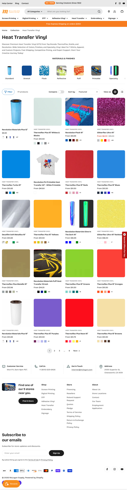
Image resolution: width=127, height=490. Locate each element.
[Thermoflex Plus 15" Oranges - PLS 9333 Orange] (98, 292)
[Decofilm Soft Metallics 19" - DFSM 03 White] (10, 242)
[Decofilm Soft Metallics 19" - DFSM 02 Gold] (6, 242)
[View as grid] (115, 92)
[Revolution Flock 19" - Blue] (66, 140)
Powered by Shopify (34, 478)
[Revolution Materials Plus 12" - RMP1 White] (3, 137)
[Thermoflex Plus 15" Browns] (111, 313)
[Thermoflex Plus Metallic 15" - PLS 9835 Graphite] (6, 292)
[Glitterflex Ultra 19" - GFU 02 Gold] (102, 140)
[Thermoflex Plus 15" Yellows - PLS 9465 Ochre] (45, 242)
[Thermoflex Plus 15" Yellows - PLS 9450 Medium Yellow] (38, 242)
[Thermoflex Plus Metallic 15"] (16, 263)
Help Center (7, 3)
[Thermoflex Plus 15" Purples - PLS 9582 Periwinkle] (45, 341)
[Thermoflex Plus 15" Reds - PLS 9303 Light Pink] (70, 193)
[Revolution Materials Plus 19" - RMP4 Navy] (13, 341)
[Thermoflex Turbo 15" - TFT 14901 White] (3, 193)
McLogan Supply (16, 478)
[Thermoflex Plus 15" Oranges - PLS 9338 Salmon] (109, 292)
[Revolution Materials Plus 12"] (16, 112)
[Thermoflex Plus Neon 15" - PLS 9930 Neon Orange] (77, 341)
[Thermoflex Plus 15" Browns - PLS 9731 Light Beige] (102, 341)
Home (4, 30)
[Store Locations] (109, 11)
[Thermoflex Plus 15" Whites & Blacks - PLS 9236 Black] (38, 143)
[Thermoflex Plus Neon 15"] (79, 313)
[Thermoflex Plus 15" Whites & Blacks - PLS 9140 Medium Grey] (45, 143)
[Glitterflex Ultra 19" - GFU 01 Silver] (98, 140)
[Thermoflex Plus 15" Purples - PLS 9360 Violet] (35, 341)
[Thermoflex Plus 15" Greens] (79, 263)
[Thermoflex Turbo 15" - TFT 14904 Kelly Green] (13, 193)
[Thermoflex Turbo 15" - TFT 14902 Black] (6, 193)
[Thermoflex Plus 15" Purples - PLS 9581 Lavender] (42, 341)
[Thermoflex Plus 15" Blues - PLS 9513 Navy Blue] (98, 193)
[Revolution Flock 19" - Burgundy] (73, 140)
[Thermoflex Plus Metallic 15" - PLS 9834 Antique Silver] (3, 292)
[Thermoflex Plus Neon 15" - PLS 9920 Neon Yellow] (73, 341)
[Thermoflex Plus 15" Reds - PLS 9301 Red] (66, 193)
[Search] (99, 11)
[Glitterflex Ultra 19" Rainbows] (111, 214)
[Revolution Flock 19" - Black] (70, 140)
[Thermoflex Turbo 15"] (16, 164)
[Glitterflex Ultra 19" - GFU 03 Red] (105, 140)
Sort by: (71, 92)
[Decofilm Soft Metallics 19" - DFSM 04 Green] (13, 242)
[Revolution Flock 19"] (79, 112)
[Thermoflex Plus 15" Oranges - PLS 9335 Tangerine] (102, 292)
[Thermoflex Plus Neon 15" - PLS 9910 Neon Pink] (70, 341)
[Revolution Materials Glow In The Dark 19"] (79, 214)
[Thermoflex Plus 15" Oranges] (111, 263)
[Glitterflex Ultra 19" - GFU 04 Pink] (109, 140)
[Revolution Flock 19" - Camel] (77, 140)
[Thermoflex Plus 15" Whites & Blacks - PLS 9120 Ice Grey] (42, 143)
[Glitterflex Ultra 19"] (111, 112)
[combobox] (63, 11)
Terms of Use (33, 460)
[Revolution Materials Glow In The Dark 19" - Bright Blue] (70, 242)
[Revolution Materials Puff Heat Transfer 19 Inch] (48, 263)
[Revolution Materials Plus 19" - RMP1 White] (3, 341)
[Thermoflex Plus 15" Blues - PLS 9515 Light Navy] (102, 193)
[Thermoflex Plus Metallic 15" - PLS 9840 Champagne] (13, 292)
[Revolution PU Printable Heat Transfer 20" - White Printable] (48, 164)
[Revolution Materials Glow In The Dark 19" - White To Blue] (66, 242)
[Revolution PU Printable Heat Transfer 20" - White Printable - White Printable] (35, 192)
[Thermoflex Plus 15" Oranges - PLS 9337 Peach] (105, 292)
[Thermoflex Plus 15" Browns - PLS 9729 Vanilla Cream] (98, 341)
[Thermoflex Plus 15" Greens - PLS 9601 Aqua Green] (73, 292)
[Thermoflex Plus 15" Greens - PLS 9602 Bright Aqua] (77, 292)
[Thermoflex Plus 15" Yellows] (48, 214)
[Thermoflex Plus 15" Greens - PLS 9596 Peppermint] (66, 292)
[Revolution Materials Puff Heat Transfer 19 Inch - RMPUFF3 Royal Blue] (42, 292)
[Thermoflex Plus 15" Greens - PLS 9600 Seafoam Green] (70, 292)
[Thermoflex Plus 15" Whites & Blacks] (48, 112)
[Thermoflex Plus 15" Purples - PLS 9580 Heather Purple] (38, 341)
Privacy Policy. (47, 460)
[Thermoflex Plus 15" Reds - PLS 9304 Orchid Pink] (73, 193)
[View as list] (122, 92)
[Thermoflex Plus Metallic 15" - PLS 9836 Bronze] (10, 292)
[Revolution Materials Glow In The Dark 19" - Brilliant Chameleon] (73, 242)
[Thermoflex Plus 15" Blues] (111, 164)
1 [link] (49, 351)
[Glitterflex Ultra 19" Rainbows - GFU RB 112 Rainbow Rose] (109, 242)
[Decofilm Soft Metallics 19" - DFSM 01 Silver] (3, 242)
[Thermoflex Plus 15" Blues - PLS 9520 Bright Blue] (109, 193)
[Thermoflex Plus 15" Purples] (48, 313)
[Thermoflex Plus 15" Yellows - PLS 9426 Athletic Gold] (35, 242)
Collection (14, 30)
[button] (124, 245)
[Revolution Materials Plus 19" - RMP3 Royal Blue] (10, 341)
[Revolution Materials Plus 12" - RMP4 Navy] (13, 137)
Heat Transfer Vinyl (42, 129)
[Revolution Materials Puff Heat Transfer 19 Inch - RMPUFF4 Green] (45, 292)
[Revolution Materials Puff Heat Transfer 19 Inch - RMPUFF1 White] (35, 292)
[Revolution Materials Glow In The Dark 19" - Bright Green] (77, 242)
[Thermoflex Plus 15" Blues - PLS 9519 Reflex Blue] (105, 193)
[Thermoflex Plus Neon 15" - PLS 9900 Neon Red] (66, 341)
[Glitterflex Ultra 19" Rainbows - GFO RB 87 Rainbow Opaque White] (98, 242)
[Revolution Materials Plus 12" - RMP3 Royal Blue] (10, 137)
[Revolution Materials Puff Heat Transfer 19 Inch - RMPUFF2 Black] (38, 292)
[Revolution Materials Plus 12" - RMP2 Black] (6, 137)
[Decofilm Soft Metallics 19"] (16, 214)
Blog (17, 3)
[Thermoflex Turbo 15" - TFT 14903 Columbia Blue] (10, 193)
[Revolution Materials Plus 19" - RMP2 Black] (6, 341)
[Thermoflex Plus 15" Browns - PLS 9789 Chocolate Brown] (109, 341)
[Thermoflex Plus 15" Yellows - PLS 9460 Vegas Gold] (42, 242)
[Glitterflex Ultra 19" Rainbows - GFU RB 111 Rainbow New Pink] (105, 242)
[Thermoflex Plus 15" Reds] (79, 164)
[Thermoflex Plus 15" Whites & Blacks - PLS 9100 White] (35, 143)
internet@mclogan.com (82, 370)
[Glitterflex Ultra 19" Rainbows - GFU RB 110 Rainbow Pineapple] (102, 242)
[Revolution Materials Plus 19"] (16, 313)
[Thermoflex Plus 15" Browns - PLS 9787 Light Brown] (105, 341)
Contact (25, 3)
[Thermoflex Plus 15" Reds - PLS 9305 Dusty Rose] (77, 193)
